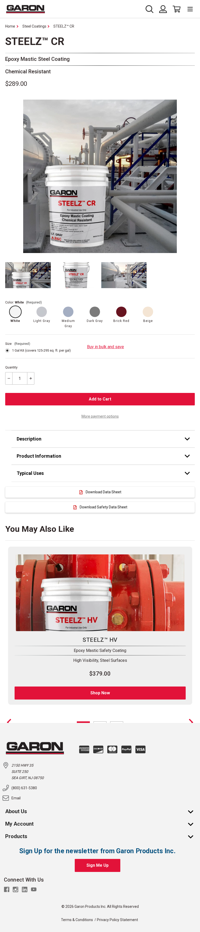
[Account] (163, 9)
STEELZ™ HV (100, 640)
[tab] (103, 439)
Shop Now (100, 692)
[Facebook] (6, 889)
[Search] (151, 9)
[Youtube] (33, 889)
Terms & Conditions (77, 920)
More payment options (100, 416)
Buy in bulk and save (105, 346)
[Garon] (25, 9)
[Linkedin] (24, 889)
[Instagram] (15, 889)
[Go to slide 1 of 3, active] (83, 722)
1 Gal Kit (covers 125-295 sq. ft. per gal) (41, 350)
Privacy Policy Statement (117, 920)
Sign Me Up (97, 865)
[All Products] (193, 836)
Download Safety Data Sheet (103, 507)
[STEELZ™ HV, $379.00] (100, 592)
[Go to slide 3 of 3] (9, 722)
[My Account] (193, 823)
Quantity (11, 367)
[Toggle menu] (187, 9)
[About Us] (193, 811)
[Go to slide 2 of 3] (191, 722)
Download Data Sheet (103, 492)
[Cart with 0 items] (175, 9)
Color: (23, 302)
